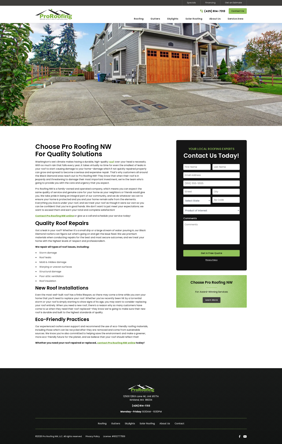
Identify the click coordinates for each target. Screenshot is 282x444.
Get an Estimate (233, 2)
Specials (191, 2)
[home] (53, 14)
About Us (165, 423)
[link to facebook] (239, 436)
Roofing (102, 423)
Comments (190, 218)
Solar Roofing (147, 423)
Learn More (211, 299)
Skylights (130, 423)
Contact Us (237, 11)
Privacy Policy (211, 260)
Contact (179, 423)
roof (111, 161)
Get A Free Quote (211, 253)
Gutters (115, 423)
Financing (210, 2)
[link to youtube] (245, 436)
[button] (138, 19)
